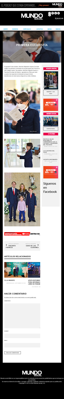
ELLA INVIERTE (10, 280)
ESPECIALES (27, 29)
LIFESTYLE (39, 29)
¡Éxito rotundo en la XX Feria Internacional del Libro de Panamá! (37, 282)
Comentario (7, 300)
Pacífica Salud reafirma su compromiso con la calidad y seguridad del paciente (50, 142)
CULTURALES (35, 286)
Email (6, 340)
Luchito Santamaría (50, 159)
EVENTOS (15, 29)
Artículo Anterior (14, 243)
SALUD (45, 146)
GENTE (6, 29)
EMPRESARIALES (10, 283)
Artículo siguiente (31, 243)
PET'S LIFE (47, 161)
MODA (50, 29)
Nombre (6, 331)
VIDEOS (58, 29)
